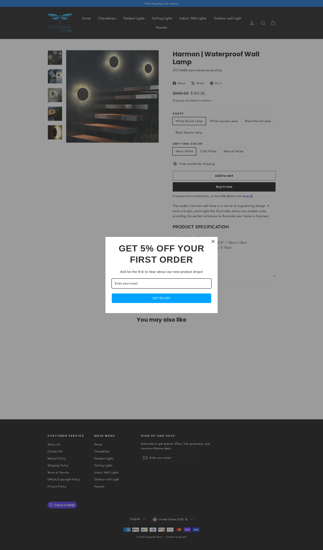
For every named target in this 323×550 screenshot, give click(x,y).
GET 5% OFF (161, 298)
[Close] (213, 241)
